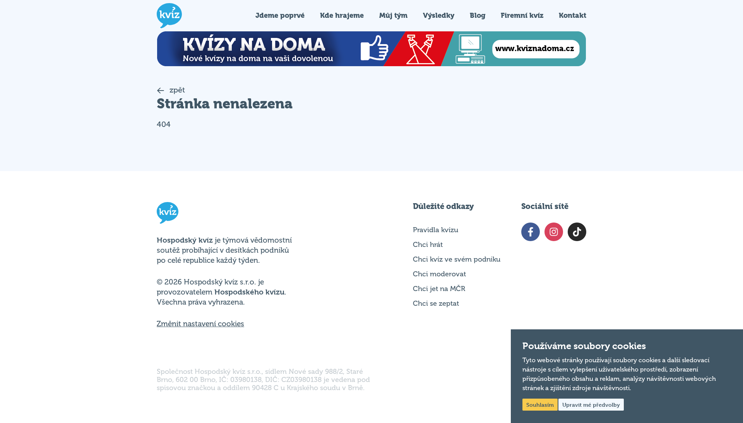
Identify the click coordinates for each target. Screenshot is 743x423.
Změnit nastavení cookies (200, 324)
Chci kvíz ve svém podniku (456, 259)
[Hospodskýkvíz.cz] (169, 15)
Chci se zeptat (436, 303)
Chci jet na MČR (439, 289)
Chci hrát (428, 244)
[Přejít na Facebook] (530, 232)
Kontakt (572, 15)
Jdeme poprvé (280, 15)
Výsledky (438, 15)
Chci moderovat (439, 274)
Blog (477, 15)
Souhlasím (540, 404)
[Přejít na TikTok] (577, 232)
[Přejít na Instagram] (553, 232)
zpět (176, 90)
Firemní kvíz (522, 15)
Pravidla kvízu (435, 230)
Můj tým (393, 15)
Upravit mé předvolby (591, 404)
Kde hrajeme (342, 15)
